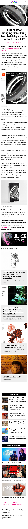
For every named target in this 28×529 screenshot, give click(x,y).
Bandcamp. (4, 227)
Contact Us (6, 504)
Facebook (7, 48)
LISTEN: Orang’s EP (12, 377)
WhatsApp (3, 50)
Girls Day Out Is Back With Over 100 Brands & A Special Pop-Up (17, 423)
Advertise (14, 502)
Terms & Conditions (17, 504)
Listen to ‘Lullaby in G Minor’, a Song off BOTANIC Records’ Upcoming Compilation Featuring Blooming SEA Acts (13, 311)
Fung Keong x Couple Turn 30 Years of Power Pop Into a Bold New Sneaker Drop (17, 430)
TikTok (18, 48)
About (5, 502)
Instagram (13, 48)
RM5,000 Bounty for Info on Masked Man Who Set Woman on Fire (17, 415)
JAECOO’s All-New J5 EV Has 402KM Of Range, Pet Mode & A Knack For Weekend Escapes (17, 399)
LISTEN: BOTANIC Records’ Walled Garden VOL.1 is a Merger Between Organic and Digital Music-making (14, 275)
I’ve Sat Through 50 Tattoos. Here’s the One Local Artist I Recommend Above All (16, 407)
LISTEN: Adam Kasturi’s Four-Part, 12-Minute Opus (14, 346)
